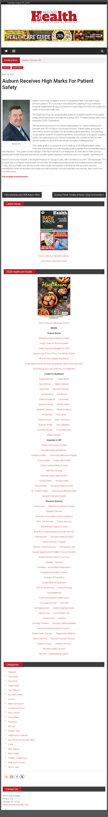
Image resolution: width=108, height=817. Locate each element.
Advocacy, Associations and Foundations (54, 516)
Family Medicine (54, 593)
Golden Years (14, 731)
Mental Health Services (42, 633)
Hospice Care (48, 618)
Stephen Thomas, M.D (31, 60)
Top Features (14, 690)
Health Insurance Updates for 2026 (54, 348)
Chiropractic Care (67, 547)
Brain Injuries (41, 537)
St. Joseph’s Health (40, 491)
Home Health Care (62, 613)
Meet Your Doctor (16, 704)
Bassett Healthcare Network (54, 450)
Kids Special (13, 749)
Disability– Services (54, 562)
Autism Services (64, 521)
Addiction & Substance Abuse (62, 506)
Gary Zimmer (45, 384)
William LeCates (54, 435)
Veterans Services (63, 644)
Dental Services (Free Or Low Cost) (54, 557)
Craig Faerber (63, 379)
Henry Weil (44, 389)
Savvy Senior (14, 713)
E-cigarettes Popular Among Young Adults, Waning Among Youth (54, 364)
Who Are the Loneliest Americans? (54, 358)
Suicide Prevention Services (63, 638)
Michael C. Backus (45, 409)
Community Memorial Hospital (63, 455)
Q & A (10, 744)
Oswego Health (62, 481)
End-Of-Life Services (45, 588)
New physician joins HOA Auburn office (23, 195)
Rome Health (41, 486)
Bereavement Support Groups (54, 526)
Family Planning (65, 588)
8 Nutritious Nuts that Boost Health (54, 338)
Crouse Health (43, 460)
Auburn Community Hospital (54, 445)
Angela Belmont (46, 379)
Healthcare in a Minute (18, 735)
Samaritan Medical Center (61, 486)
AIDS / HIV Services (44, 521)
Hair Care (64, 603)
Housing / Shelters (40, 623)
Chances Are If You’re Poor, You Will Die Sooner (54, 353)
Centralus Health (38, 455)
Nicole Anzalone (64, 409)
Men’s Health (13, 753)
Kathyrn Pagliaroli (47, 399)
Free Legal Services (48, 603)
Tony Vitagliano (63, 425)
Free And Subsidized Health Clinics (54, 598)
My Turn (11, 726)
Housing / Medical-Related (64, 623)
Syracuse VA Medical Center (64, 491)
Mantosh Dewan (46, 404)
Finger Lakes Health (62, 460)
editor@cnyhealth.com (18, 805)
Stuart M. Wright (45, 425)
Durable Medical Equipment (54, 582)
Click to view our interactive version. (54, 256)
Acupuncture (39, 506)
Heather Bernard (62, 384)
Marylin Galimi (63, 404)
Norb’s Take (13, 767)
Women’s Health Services (54, 649)
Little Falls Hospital (54, 470)
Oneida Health (45, 481)
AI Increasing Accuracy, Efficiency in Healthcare (54, 369)
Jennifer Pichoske (60, 389)
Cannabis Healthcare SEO (61, 537)
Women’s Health (15, 695)
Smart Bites (13, 717)
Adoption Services (54, 511)
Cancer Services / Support (54, 542)
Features (6, 68)
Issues (11, 699)
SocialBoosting (9, 171)
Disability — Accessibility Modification (54, 567)
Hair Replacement (41, 608)
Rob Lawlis (61, 414)
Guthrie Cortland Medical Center (54, 465)
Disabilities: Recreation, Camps (54, 572)
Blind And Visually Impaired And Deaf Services (54, 532)
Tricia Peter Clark (63, 430)
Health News (17, 68)
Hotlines (62, 618)
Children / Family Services (44, 547)
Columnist (12, 681)
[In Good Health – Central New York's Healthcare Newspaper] (6, 51)
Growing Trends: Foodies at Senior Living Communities (78, 195)
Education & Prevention (54, 577)
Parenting (12, 722)
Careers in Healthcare (17, 758)
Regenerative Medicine (66, 633)
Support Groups (44, 644)
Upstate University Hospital (54, 496)
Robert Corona (44, 420)
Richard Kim (47, 414)
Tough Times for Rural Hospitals (54, 343)
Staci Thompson (62, 420)
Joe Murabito (47, 394)
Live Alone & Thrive (16, 708)
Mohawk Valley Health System (54, 476)
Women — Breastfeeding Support (54, 654)
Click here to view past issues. (54, 261)
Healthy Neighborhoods (63, 608)
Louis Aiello (64, 399)
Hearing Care (44, 613)
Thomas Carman (44, 430)
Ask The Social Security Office (21, 740)
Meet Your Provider (16, 762)
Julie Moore (62, 394)
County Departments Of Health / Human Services (54, 552)
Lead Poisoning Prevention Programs (54, 628)
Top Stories (13, 676)
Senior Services (40, 638)
